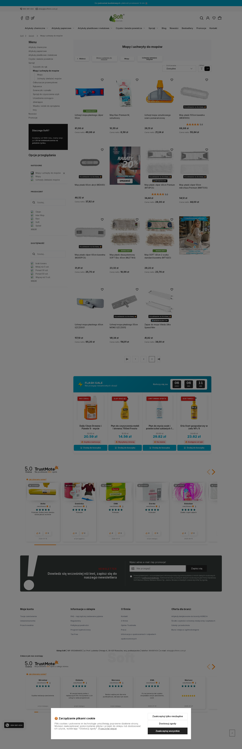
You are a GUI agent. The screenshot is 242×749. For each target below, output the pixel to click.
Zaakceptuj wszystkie (168, 731)
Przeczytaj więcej (107, 728)
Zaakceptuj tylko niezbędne (167, 716)
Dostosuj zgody (167, 723)
